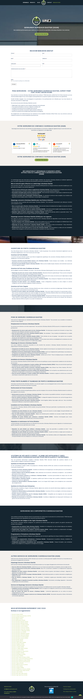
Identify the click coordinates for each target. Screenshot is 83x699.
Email (12, 58)
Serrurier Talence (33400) (17, 663)
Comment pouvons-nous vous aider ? (18, 68)
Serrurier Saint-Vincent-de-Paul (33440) (21, 661)
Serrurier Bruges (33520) (17, 641)
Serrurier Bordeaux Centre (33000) (20, 626)
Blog (38, 2)
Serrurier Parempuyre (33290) (18, 654)
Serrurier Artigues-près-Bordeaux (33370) (21, 615)
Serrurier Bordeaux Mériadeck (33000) (20, 633)
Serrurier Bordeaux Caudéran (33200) (20, 624)
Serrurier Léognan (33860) (18, 667)
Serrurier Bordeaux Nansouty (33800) (20, 635)
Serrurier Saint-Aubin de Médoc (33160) (21, 657)
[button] (71, 149)
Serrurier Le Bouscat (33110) (18, 645)
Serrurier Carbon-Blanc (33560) (19, 642)
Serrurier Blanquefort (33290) (18, 620)
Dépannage (26, 2)
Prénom (13, 53)
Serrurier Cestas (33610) (17, 666)
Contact (49, 2)
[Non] (81, 697)
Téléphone (44, 58)
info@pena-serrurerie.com (10, 689)
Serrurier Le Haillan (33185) (18, 646)
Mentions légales (67, 686)
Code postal (13, 63)
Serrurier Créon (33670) (17, 672)
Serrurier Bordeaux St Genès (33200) (20, 636)
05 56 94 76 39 (56, 2)
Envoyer (14, 84)
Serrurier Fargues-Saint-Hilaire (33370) (20, 670)
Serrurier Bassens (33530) (18, 617)
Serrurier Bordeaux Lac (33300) (19, 632)
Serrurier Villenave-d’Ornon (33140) (20, 664)
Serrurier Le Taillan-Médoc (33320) (20, 648)
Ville (43, 63)
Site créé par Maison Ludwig (69, 691)
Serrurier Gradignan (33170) (18, 644)
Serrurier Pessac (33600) (17, 655)
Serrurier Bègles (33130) (17, 618)
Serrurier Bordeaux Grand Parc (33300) (20, 629)
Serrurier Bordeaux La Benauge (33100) (21, 630)
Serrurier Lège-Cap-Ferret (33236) (19, 675)
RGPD (12, 79)
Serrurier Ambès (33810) (17, 614)
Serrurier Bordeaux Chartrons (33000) (20, 627)
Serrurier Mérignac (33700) (18, 652)
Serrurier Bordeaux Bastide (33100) (20, 623)
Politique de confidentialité (69, 689)
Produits (32, 2)
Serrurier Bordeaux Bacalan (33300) (20, 621)
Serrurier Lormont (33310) (18, 649)
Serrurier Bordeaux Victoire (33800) (20, 638)
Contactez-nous (41, 34)
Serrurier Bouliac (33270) (17, 639)
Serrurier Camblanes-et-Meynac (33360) (21, 669)
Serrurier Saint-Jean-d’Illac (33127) (19, 673)
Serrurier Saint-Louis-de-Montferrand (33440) (22, 658)
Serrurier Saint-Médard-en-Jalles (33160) (21, 660)
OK (72, 697)
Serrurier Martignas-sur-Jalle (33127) (20, 651)
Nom (43, 53)
